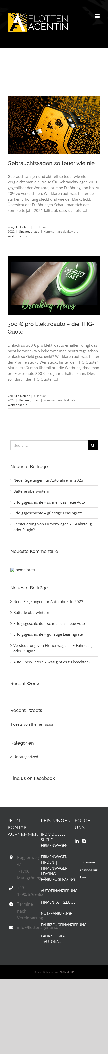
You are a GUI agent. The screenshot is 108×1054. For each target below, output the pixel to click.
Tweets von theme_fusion (32, 724)
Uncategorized (29, 231)
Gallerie (62, 118)
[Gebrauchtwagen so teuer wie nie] (54, 125)
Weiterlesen (16, 236)
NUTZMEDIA (67, 972)
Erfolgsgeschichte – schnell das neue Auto (49, 502)
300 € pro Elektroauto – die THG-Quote (46, 274)
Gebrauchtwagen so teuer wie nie (46, 118)
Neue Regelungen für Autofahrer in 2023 (48, 480)
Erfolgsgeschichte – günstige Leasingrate (48, 512)
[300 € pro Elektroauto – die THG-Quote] (54, 285)
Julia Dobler (22, 227)
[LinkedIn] (77, 841)
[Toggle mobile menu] (97, 16)
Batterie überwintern (31, 491)
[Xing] (84, 841)
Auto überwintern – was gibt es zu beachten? (51, 661)
